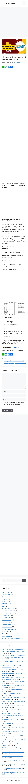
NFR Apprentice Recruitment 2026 (11, 768)
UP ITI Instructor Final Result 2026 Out (12, 723)
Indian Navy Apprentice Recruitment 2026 (13, 764)
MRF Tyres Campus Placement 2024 (14, 361)
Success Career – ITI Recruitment (11, 638)
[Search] (24, 580)
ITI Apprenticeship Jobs (8, 610)
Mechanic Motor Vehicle (8, 624)
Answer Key (5, 601)
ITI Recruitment (8, 3)
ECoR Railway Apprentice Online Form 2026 (14, 661)
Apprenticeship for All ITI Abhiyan (11, 719)
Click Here (16, 347)
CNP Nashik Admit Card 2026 (10, 748)
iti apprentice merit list (8, 608)
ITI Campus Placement (8, 613)
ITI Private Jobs (6, 615)
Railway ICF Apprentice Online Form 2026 (13, 693)
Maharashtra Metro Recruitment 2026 (12, 731)
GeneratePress (14, 782)
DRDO (3, 606)
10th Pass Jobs (6, 592)
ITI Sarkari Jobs (6, 617)
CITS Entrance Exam (7, 604)
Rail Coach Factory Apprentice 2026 (12, 735)
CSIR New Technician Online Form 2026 (13, 727)
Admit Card (5, 599)
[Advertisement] (14, 22)
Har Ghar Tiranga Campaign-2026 (11, 760)
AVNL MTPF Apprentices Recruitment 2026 (14, 689)
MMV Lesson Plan (7, 627)
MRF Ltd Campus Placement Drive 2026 (13, 709)
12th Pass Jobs (6, 594)
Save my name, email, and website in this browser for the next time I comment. (14, 404)
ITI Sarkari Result (6, 620)
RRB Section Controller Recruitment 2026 (13, 752)
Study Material (6, 636)
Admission (5, 597)
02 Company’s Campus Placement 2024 (15, 363)
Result (3, 634)
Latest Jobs (7, 359)
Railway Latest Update (8, 629)
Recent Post (5, 631)
